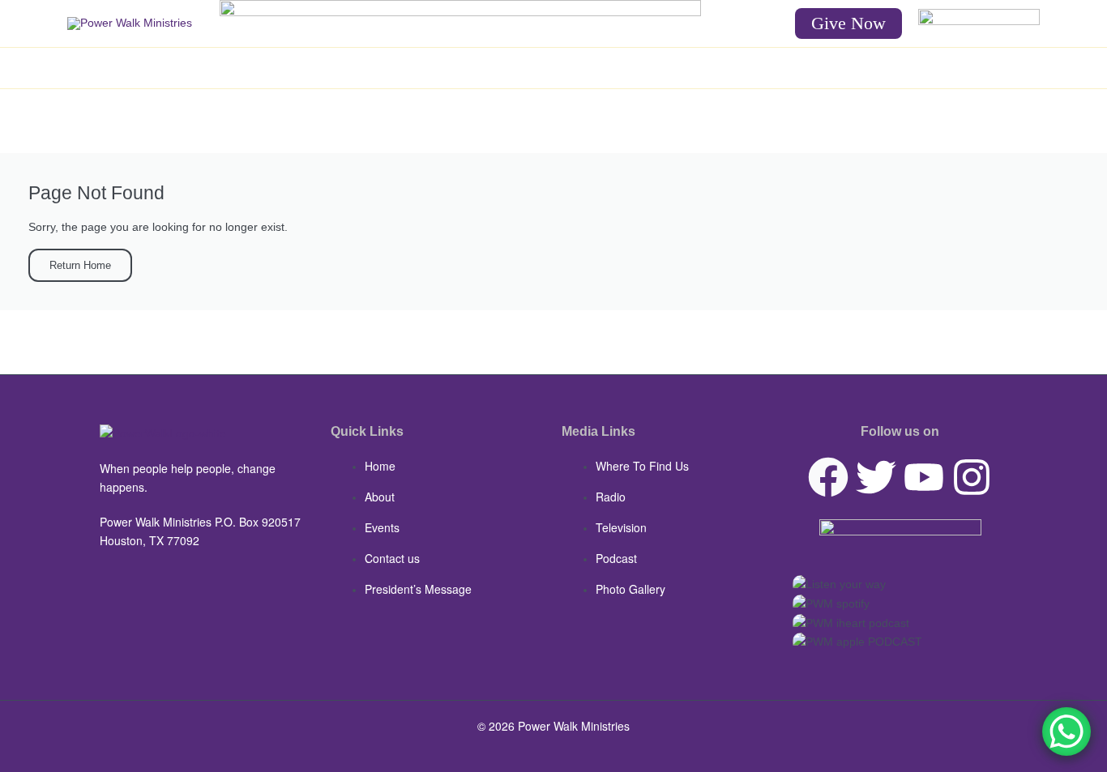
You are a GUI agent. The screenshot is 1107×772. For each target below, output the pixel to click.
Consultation (712, 68)
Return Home (80, 265)
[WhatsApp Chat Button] (1066, 731)
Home (307, 68)
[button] (848, 23)
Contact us (788, 68)
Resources (534, 68)
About (356, 68)
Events (407, 68)
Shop (607, 68)
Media (459, 68)
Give (651, 68)
